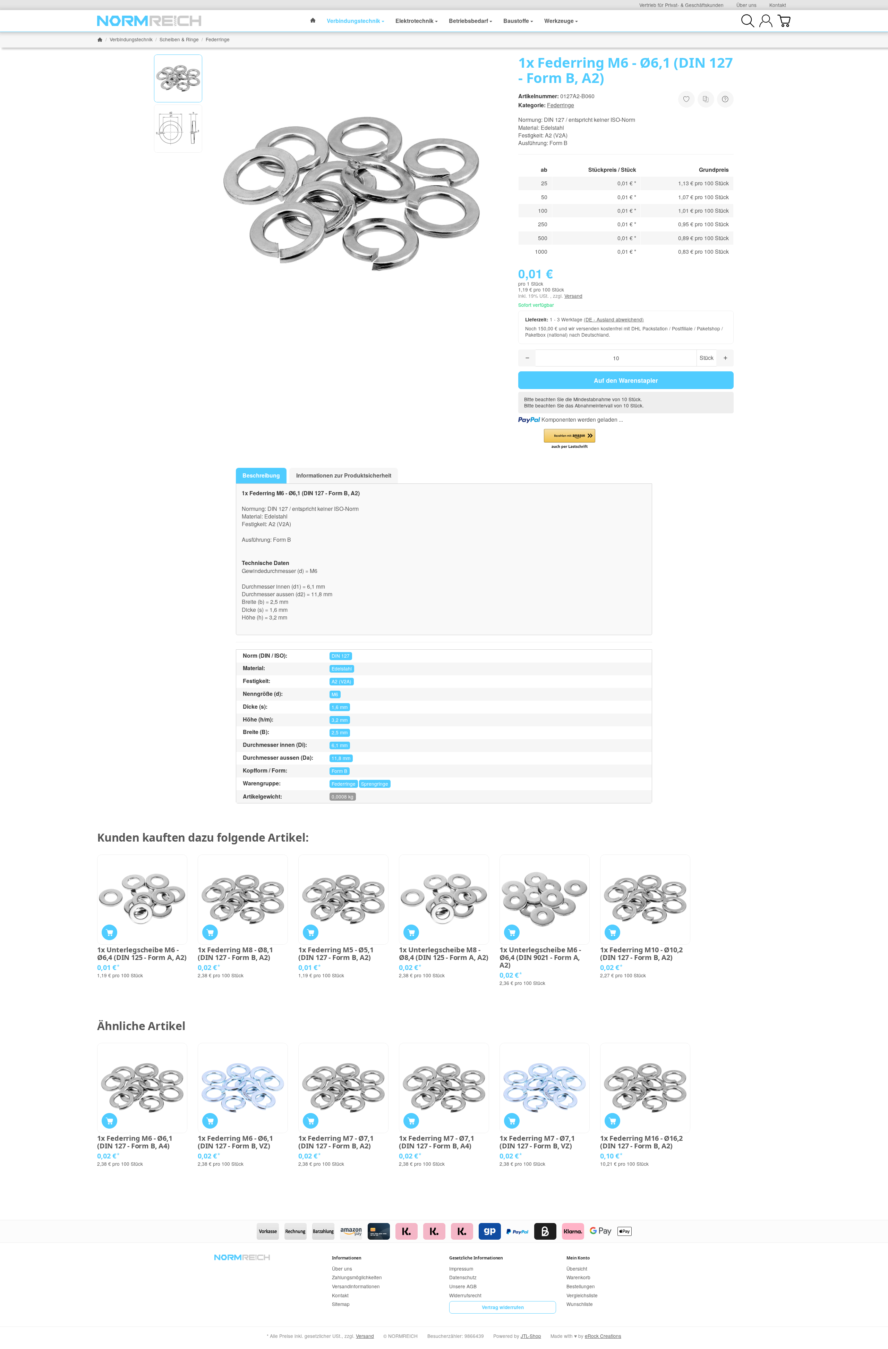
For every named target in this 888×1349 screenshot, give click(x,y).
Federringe (560, 105)
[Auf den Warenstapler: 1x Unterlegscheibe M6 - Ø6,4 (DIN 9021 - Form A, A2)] (512, 932)
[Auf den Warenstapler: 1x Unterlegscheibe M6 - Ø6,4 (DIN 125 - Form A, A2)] (109, 932)
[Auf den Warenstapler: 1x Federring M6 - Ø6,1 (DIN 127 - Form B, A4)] (109, 1121)
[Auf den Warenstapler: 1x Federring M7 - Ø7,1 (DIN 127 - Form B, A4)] (411, 1121)
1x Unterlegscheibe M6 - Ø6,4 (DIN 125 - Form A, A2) (142, 953)
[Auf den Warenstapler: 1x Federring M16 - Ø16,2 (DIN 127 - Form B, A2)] (612, 1121)
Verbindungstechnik (353, 21)
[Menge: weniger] (527, 357)
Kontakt (777, 4)
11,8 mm (341, 757)
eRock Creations (603, 1335)
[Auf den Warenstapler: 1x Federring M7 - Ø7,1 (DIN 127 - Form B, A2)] (310, 1121)
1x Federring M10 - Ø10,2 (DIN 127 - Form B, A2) (641, 953)
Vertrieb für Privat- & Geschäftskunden (681, 4)
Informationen (346, 1258)
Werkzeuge (559, 21)
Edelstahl (342, 668)
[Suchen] (748, 21)
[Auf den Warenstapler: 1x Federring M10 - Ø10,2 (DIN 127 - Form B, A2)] (612, 932)
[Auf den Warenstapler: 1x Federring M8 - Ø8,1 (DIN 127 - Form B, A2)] (210, 932)
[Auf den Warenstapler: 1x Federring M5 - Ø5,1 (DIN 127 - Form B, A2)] (310, 932)
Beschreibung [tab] (261, 475)
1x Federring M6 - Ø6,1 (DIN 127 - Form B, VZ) (235, 1142)
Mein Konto (577, 1258)
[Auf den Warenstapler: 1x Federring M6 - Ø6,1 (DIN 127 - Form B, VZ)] (210, 1121)
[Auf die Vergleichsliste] (706, 99)
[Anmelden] (766, 21)
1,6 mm (340, 706)
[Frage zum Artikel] (725, 99)
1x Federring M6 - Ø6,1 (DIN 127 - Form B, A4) (134, 1142)
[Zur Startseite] (149, 20)
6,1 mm (340, 745)
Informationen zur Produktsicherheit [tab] (343, 475)
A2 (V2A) (341, 681)
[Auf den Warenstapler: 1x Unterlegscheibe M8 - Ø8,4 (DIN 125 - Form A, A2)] (411, 932)
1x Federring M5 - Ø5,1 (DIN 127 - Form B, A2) (336, 953)
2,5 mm (340, 732)
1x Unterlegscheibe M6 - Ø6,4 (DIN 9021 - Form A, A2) (540, 957)
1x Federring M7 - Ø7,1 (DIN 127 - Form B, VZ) (537, 1142)
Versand (573, 295)
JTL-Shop (531, 1335)
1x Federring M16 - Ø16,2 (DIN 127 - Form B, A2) (641, 1142)
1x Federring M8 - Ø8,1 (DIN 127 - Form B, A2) (235, 953)
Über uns (746, 4)
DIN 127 (341, 655)
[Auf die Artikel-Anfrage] (686, 99)
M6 (335, 694)
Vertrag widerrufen (503, 1307)
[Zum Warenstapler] (784, 21)
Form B (339, 770)
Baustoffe (516, 21)
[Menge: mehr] (725, 357)
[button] (178, 78)
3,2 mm (340, 719)
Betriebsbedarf (468, 21)
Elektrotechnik (414, 21)
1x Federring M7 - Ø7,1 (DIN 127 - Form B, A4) (436, 1142)
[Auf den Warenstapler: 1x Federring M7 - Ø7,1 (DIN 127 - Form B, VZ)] (512, 1121)
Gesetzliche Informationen (476, 1258)
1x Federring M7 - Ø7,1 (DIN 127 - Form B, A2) (336, 1142)
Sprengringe (374, 783)
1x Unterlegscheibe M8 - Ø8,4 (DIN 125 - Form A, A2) (443, 953)
